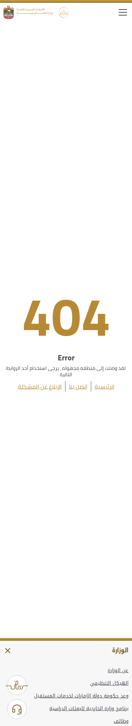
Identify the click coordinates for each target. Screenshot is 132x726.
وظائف (121, 721)
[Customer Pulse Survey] (17, 685)
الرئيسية (104, 386)
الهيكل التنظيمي (109, 683)
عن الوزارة (118, 670)
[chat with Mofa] (17, 709)
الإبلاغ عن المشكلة (40, 386)
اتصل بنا (78, 386)
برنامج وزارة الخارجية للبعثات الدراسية (88, 708)
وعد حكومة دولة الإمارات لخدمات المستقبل (81, 696)
